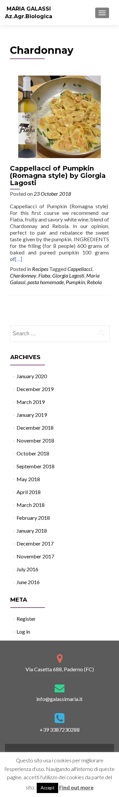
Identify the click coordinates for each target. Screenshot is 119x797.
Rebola (94, 282)
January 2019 (32, 415)
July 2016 (27, 569)
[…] (18, 259)
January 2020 (32, 376)
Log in (23, 631)
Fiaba (44, 275)
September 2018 (36, 466)
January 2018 (32, 530)
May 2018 (28, 479)
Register (26, 618)
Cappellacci (79, 269)
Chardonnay (23, 275)
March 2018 (31, 505)
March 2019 (31, 402)
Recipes (40, 269)
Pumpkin (75, 282)
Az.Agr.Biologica (28, 16)
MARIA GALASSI (29, 9)
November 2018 (35, 440)
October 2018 (33, 453)
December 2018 (35, 427)
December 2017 (35, 543)
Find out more (76, 787)
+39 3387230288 (60, 729)
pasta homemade (45, 282)
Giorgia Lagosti (68, 275)
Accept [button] (47, 787)
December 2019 (35, 389)
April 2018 (29, 492)
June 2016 (28, 582)
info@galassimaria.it (59, 699)
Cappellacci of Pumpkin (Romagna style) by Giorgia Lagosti (58, 175)
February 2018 (33, 518)
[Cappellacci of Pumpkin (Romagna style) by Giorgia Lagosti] (59, 116)
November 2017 (35, 556)
